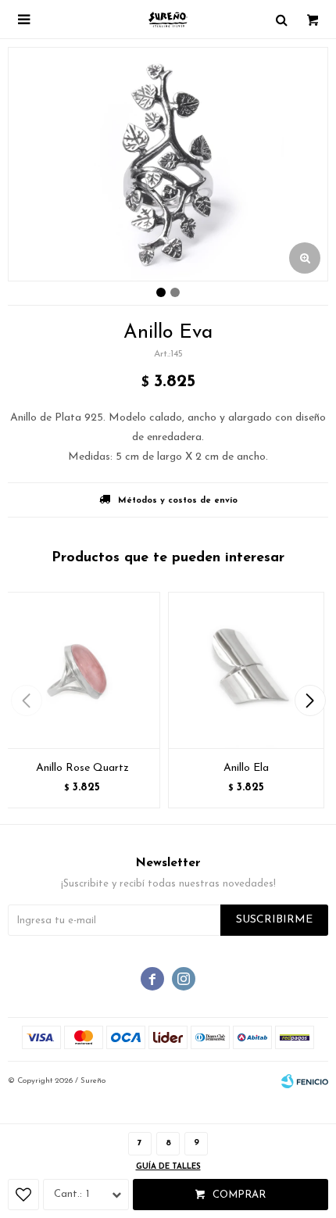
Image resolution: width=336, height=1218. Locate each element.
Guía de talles (168, 1166)
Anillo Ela (246, 768)
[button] (309, 700)
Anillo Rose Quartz (82, 768)
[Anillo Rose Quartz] (82, 670)
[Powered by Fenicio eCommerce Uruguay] (304, 1081)
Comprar (239, 1195)
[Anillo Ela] (246, 670)
